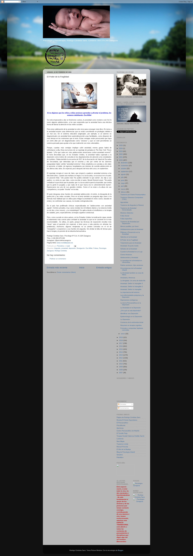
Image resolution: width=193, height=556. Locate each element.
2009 (121, 367)
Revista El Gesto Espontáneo (127, 420)
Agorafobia (124, 202)
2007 (121, 372)
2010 (121, 364)
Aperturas (120, 428)
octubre (124, 168)
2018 (121, 340)
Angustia (57, 248)
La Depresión (125, 319)
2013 (121, 355)
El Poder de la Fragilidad (129, 240)
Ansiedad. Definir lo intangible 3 (131, 283)
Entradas (122, 404)
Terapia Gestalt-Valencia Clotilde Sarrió (130, 436)
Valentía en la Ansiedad (128, 237)
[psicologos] (126, 475)
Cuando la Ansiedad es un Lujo (131, 252)
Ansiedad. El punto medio (129, 246)
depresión (72, 248)
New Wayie (120, 441)
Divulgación (81, 248)
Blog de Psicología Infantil (126, 452)
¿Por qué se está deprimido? (130, 310)
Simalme (120, 455)
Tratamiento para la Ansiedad (130, 243)
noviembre (125, 165)
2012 (121, 358)
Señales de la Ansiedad (128, 249)
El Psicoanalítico (122, 423)
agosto (123, 174)
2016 (121, 346)
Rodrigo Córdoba (61, 251)
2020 (121, 160)
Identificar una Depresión (129, 313)
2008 (121, 370)
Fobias (95, 248)
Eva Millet (89, 248)
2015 (121, 349)
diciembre (124, 163)
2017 (121, 343)
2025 (121, 145)
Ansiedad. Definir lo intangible (130, 289)
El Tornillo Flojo (122, 433)
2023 (121, 151)
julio (122, 177)
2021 (121, 157)
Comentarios (124, 408)
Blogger (120, 550)
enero (123, 334)
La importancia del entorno (129, 292)
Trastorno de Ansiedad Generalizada (128, 209)
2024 (121, 148)
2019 (121, 337)
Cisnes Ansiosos (126, 254)
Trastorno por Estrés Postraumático (133, 194)
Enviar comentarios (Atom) (66, 272)
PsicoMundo (121, 425)
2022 (121, 154)
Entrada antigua (104, 267)
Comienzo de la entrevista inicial (131, 322)
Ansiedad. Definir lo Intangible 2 (131, 286)
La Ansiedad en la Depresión (130, 308)
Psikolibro (120, 457)
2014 (121, 352)
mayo (123, 183)
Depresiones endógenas (129, 300)
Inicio (81, 267)
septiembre (125, 171)
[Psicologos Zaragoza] (139, 485)
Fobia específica (126, 219)
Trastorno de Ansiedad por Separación (129, 222)
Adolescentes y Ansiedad (129, 257)
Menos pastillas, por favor (129, 226)
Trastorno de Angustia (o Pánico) (132, 205)
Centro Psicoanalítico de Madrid (128, 431)
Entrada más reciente (57, 267)
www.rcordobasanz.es (65, 243)
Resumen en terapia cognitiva (131, 325)
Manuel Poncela (122, 447)
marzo (123, 189)
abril (122, 186)
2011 (121, 361)
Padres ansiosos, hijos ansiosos (131, 265)
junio (123, 180)
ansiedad (64, 248)
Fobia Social (124, 216)
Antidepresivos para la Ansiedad (131, 229)
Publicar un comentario (58, 259)
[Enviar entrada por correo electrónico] (75, 246)
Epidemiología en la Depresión (131, 316)
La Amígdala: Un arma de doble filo (132, 280)
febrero (123, 192)
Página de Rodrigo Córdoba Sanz (128, 417)
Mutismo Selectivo (126, 213)
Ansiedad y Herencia (127, 278)
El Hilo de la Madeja (124, 449)
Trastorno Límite (122, 444)
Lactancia (120, 439)
